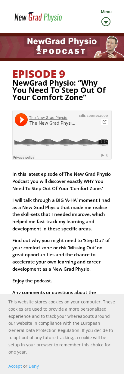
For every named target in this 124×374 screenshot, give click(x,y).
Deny (34, 366)
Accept (15, 366)
